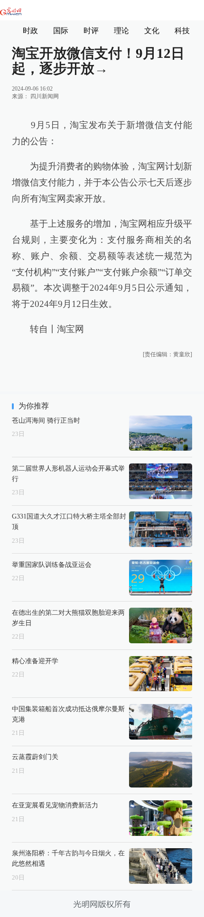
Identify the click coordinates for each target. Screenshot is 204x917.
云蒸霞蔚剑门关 (35, 756)
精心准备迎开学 (35, 661)
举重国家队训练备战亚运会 (52, 564)
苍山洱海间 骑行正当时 (46, 420)
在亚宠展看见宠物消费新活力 (55, 805)
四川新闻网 (44, 96)
